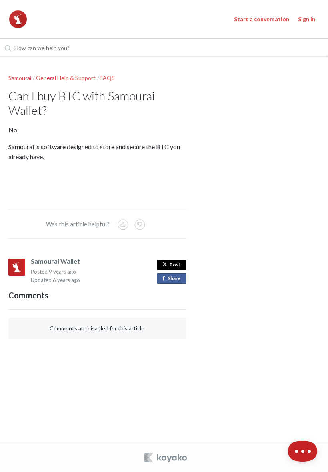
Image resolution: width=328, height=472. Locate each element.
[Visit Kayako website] (166, 457)
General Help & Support (66, 77)
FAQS (107, 77)
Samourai (19, 77)
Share (176, 279)
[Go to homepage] (18, 19)
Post (175, 265)
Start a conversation (261, 19)
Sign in (306, 19)
